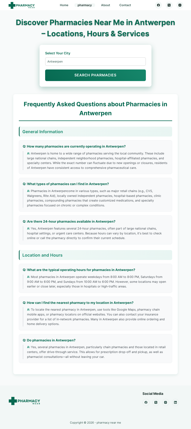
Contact (125, 5)
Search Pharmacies (95, 75)
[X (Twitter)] (169, 5)
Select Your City (57, 53)
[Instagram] (180, 5)
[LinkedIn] (175, 402)
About (105, 5)
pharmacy (85, 5)
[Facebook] (158, 5)
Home (64, 5)
